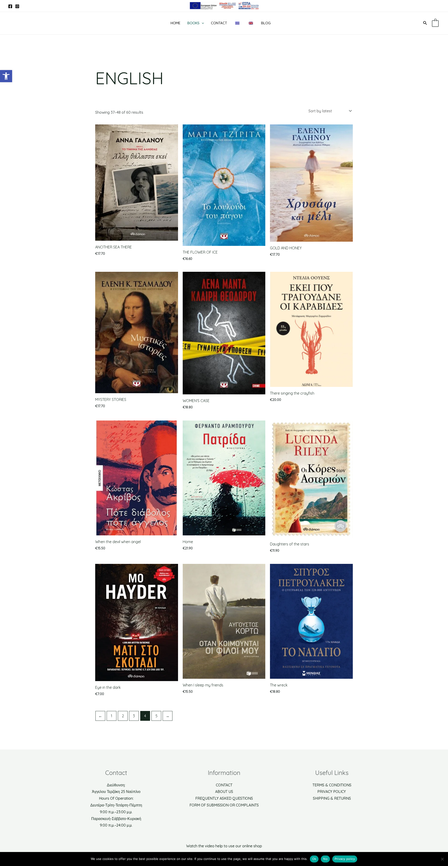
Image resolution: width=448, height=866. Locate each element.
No (325, 859)
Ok (314, 859)
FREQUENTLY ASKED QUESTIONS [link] (224, 798)
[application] (202, 23)
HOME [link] (175, 23)
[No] (442, 859)
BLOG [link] (266, 23)
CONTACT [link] (224, 785)
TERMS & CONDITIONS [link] (331, 785)
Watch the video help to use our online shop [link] (224, 846)
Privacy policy (345, 859)
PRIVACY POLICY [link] (332, 791)
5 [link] (156, 716)
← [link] (100, 716)
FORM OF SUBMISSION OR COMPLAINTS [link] (224, 805)
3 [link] (134, 716)
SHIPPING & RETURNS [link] (332, 798)
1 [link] (111, 716)
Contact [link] (219, 23)
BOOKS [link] (193, 23)
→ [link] (167, 716)
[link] (6, 76)
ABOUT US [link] (224, 791)
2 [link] (123, 716)
